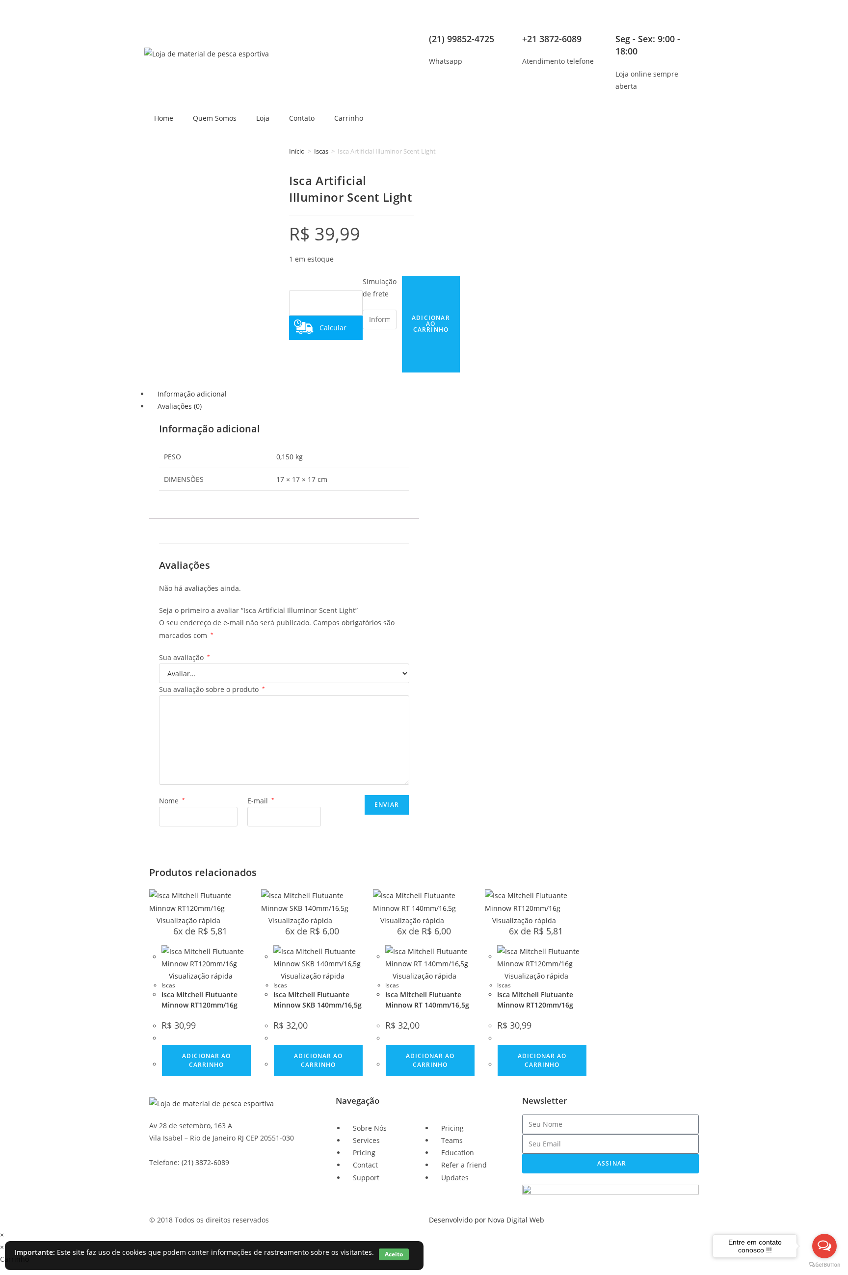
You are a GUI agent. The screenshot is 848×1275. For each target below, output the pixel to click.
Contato (302, 118)
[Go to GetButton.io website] (824, 1265)
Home (163, 118)
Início (297, 151)
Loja (262, 118)
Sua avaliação (184, 657)
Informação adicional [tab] (192, 393)
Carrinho (348, 118)
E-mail (260, 800)
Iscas (321, 151)
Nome (172, 800)
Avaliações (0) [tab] (180, 406)
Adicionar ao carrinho (206, 1060)
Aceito (394, 1254)
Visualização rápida (187, 920)
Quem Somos (215, 118)
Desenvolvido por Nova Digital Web (486, 1219)
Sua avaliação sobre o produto (212, 689)
